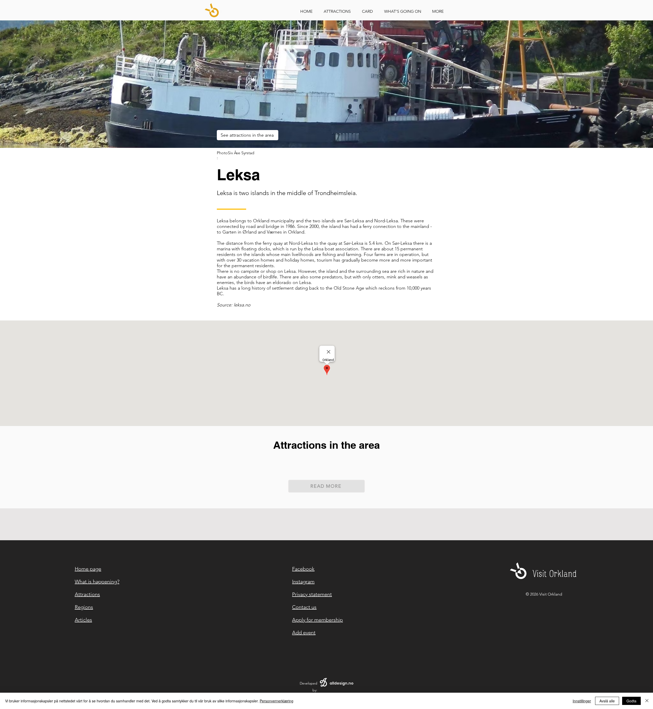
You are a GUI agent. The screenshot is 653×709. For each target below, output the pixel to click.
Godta (631, 700)
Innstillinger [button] (582, 700)
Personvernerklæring (276, 700)
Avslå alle (607, 700)
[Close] (647, 701)
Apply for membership (317, 620)
